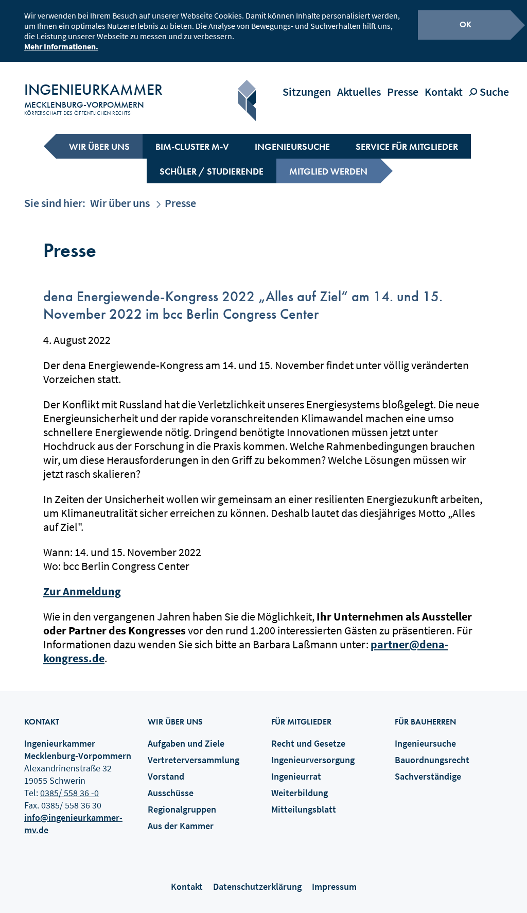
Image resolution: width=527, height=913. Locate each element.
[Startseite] (247, 100)
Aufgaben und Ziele (186, 743)
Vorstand (166, 776)
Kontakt (444, 91)
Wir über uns (99, 146)
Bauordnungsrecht (432, 760)
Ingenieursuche (292, 146)
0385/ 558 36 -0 (69, 793)
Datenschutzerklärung (257, 886)
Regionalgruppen (182, 809)
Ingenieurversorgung (313, 760)
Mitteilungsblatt (303, 809)
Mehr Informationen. (61, 46)
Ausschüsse (171, 793)
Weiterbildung (299, 793)
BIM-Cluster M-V (192, 146)
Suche (493, 91)
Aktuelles (359, 91)
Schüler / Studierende (212, 171)
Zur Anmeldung (82, 591)
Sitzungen (307, 91)
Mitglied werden (328, 171)
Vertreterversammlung (193, 760)
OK (465, 24)
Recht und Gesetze (308, 743)
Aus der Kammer (181, 826)
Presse (402, 91)
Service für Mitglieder (407, 146)
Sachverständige (428, 776)
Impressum (334, 886)
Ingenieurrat (296, 776)
